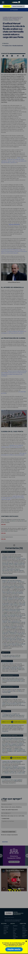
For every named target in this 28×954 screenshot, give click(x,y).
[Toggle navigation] (3, 2)
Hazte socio (14, 949)
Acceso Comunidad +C (18, 6)
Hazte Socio (7, 6)
